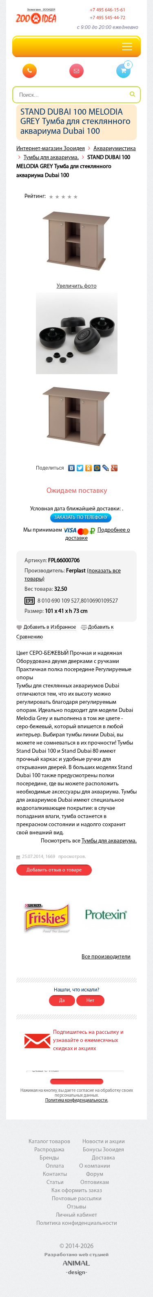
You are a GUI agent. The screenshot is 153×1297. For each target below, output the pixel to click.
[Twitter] (80, 466)
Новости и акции (103, 1142)
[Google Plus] (114, 466)
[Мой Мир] (97, 466)
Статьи (55, 1182)
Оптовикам (94, 1182)
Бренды (49, 1158)
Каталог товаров (49, 1142)
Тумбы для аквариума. (51, 158)
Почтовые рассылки (77, 1199)
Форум (94, 1174)
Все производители (106, 957)
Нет (90, 1000)
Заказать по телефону (80, 517)
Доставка (103, 1158)
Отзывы (76, 1207)
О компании (94, 1166)
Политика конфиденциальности (76, 1223)
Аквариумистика (114, 149)
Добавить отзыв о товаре (54, 870)
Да (62, 1000)
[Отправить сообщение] (76, 71)
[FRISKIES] (47, 917)
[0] (123, 71)
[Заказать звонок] (29, 71)
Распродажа (49, 1150)
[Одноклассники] (88, 466)
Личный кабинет (76, 1215)
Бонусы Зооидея (103, 1150)
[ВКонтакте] (71, 466)
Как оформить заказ (76, 1191)
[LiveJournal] (106, 466)
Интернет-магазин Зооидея (50, 149)
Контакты (55, 1174)
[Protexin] (106, 917)
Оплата (55, 1166)
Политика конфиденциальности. (76, 1100)
